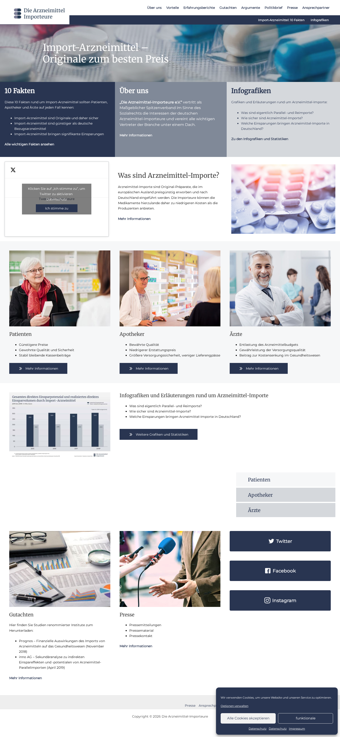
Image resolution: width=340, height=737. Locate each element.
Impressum (297, 728)
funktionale (305, 718)
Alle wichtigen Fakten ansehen (29, 144)
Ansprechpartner (212, 705)
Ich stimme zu (56, 208)
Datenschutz (257, 728)
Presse (190, 705)
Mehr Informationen (136, 135)
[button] (38, 368)
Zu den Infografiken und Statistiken (259, 139)
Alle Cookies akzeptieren (248, 718)
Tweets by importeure (56, 198)
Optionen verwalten (234, 706)
